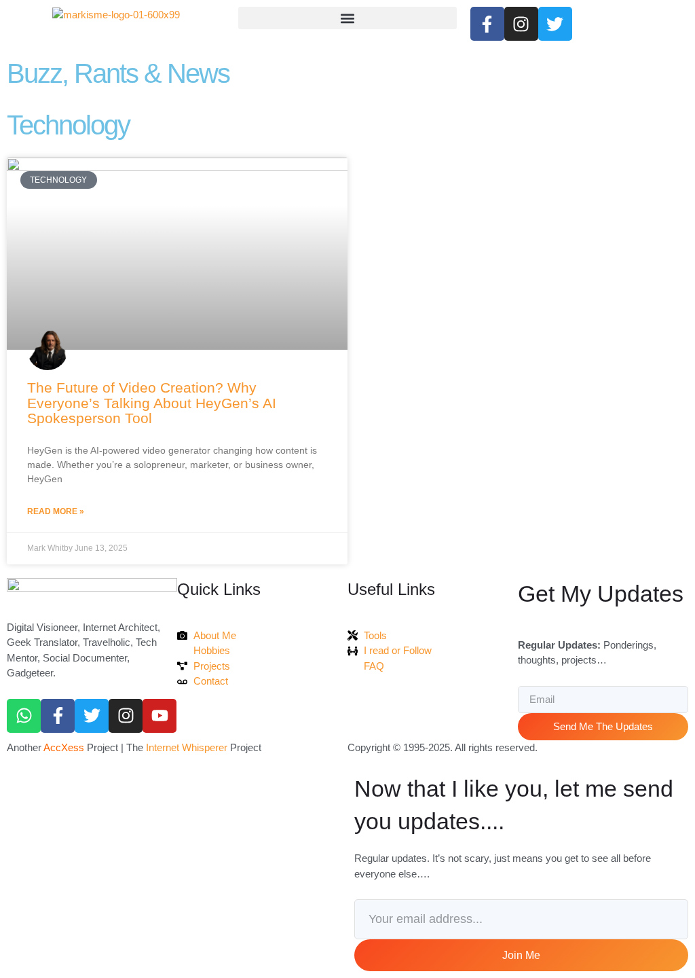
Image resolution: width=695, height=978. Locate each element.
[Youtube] (159, 716)
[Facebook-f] (58, 716)
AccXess (63, 747)
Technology (68, 125)
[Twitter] (92, 716)
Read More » (55, 511)
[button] (347, 18)
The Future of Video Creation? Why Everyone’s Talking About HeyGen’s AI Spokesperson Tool (151, 403)
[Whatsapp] (24, 716)
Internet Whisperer (186, 747)
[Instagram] (126, 716)
